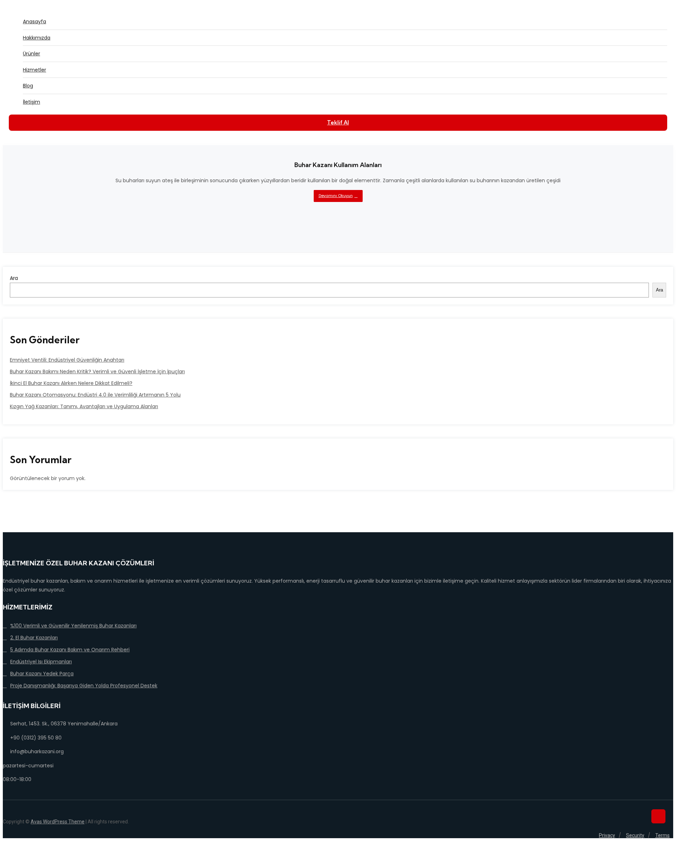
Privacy (607, 835)
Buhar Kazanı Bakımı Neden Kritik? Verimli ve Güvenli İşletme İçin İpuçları (97, 371)
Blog (28, 85)
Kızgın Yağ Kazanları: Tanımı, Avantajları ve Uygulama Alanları (84, 406)
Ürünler (31, 53)
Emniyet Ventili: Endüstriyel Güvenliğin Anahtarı (67, 359)
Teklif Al (338, 122)
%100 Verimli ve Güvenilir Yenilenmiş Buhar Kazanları (73, 625)
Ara (14, 278)
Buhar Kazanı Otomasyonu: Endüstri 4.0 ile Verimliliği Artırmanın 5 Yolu (95, 394)
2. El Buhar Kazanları (34, 637)
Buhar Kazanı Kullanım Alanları (338, 164)
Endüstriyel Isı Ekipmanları (41, 661)
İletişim (31, 101)
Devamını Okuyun (336, 195)
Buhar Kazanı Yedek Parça (42, 673)
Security (635, 835)
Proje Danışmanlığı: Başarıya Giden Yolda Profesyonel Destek (83, 685)
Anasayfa (34, 21)
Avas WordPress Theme (57, 821)
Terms (662, 835)
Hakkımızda (36, 37)
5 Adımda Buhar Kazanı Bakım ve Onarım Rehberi (70, 649)
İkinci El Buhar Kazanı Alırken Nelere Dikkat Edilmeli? (71, 383)
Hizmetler (34, 69)
